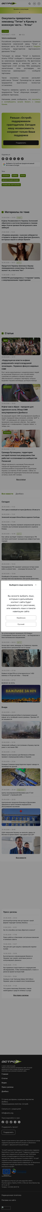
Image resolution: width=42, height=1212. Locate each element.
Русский (21, 624)
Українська (21, 618)
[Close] (36, 585)
